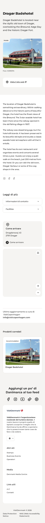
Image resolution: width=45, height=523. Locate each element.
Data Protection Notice (10, 515)
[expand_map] (38, 252)
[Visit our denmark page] (8, 399)
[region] (22, 273)
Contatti (10, 492)
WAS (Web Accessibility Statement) (29, 515)
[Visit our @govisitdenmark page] (29, 399)
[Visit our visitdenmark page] (22, 399)
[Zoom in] (38, 286)
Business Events (14, 456)
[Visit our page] (15, 399)
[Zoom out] (38, 293)
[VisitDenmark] (15, 410)
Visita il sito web (17, 82)
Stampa (10, 453)
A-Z (8, 489)
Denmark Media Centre (17, 474)
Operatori (11, 459)
